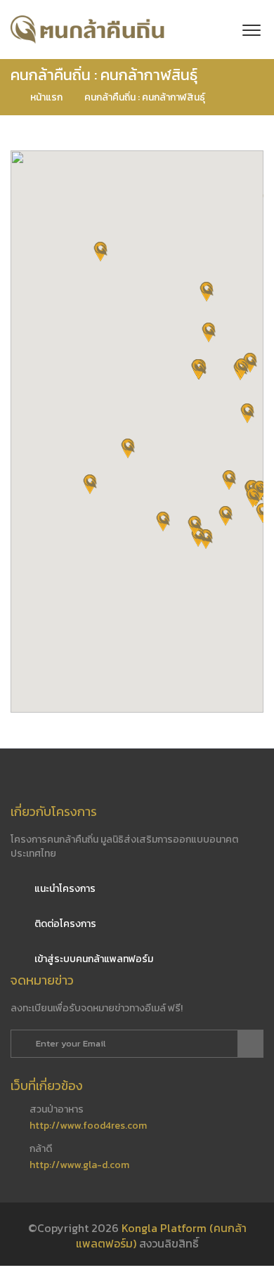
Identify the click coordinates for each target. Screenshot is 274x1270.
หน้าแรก (45, 97)
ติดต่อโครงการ (64, 923)
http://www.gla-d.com (79, 1165)
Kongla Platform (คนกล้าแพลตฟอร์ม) (161, 1235)
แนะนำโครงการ (64, 888)
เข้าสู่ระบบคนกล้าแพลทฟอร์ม (92, 959)
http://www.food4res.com (88, 1125)
